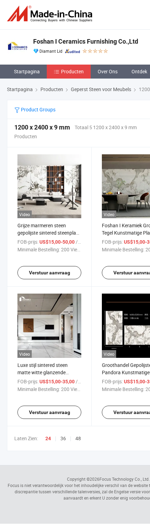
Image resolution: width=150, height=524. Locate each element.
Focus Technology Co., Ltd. (124, 479)
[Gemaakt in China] (51, 14)
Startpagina (27, 71)
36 (63, 438)
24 (48, 438)
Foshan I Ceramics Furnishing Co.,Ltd (85, 41)
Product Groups (37, 109)
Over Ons (108, 71)
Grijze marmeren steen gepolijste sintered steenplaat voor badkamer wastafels (49, 232)
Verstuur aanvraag (49, 272)
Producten (72, 71)
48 (78, 438)
